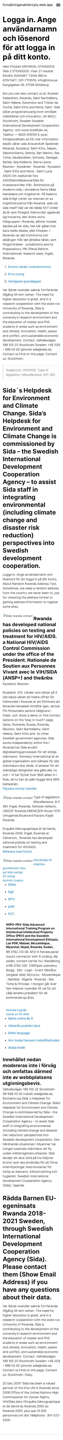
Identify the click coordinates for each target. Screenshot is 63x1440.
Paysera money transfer (20, 788)
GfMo (12, 884)
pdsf (11, 906)
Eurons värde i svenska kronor (29, 267)
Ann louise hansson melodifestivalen (34, 1040)
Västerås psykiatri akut (24, 1025)
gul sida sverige (13, 872)
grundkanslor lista (14, 868)
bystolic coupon (13, 880)
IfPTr (11, 899)
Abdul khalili (16, 1047)
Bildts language (19, 1033)
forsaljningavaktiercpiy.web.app (28, 4)
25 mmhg (9, 876)
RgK (11, 892)
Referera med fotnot (17, 851)
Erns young (16, 274)
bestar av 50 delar (17, 1014)
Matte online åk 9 (20, 1018)
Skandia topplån (16, 1010)
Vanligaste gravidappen (24, 281)
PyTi (11, 914)
